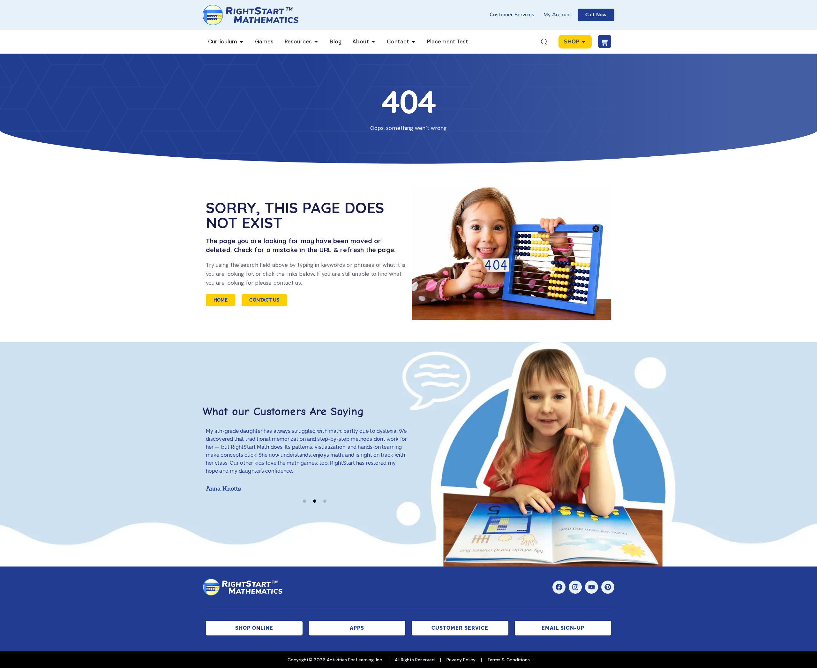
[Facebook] (559, 587)
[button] (304, 501)
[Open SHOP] (583, 42)
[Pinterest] (607, 587)
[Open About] (373, 42)
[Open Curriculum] (241, 42)
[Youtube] (591, 587)
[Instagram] (575, 587)
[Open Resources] (316, 42)
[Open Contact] (413, 42)
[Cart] (604, 41)
